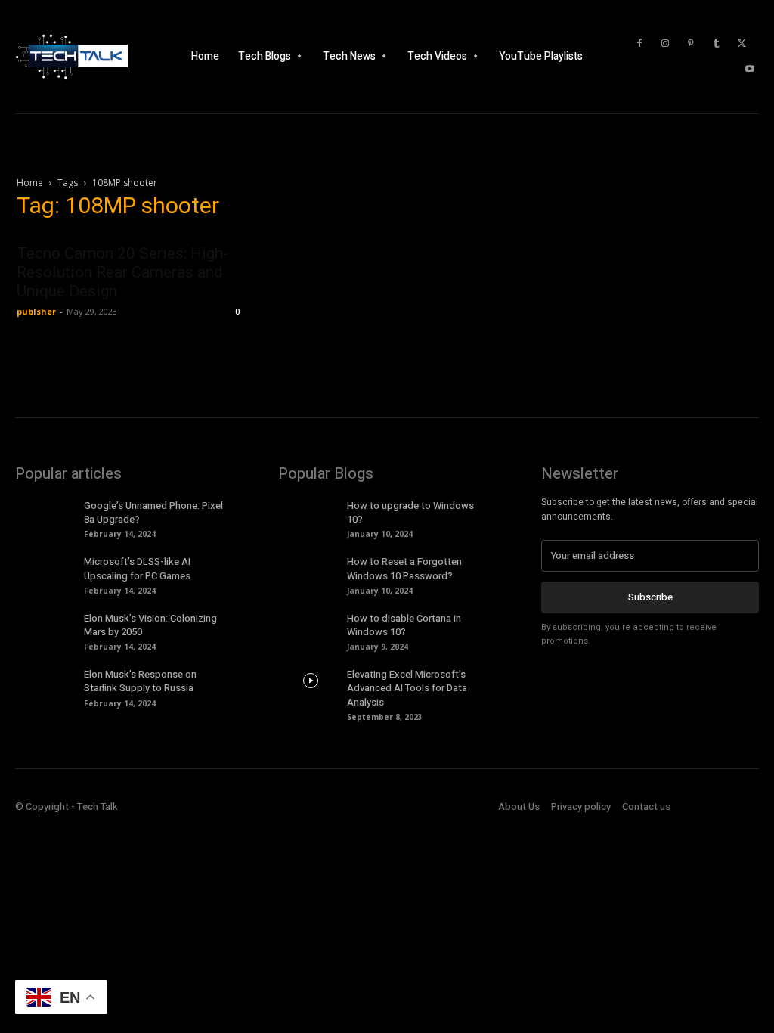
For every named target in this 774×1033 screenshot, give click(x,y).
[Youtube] (750, 69)
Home (30, 182)
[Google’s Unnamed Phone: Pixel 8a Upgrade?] (47, 511)
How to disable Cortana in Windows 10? (404, 625)
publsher (36, 311)
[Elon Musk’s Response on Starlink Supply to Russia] (47, 680)
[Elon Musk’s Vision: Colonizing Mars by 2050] (47, 624)
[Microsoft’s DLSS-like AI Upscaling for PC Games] (47, 567)
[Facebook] (639, 44)
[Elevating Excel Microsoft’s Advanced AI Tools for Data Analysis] (310, 680)
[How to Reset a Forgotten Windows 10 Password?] (310, 567)
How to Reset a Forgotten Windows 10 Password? (404, 568)
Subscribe (650, 597)
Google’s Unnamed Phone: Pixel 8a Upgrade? (153, 512)
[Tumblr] (716, 44)
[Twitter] (742, 44)
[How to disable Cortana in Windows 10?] (310, 624)
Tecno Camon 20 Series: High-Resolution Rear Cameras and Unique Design (122, 272)
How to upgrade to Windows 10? (410, 512)
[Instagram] (665, 44)
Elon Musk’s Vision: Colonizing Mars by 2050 (150, 625)
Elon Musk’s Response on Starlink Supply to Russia (140, 681)
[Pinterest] (691, 44)
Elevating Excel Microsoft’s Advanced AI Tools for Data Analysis (407, 688)
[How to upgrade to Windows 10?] (310, 511)
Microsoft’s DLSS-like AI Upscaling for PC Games (137, 568)
